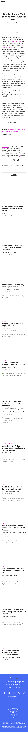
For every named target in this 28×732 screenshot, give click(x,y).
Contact (13, 700)
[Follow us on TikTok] (23, 693)
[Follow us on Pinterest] (14, 693)
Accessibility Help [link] (13, 711)
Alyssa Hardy (15, 31)
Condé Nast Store (14, 712)
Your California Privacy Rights (14, 709)
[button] (26, 1)
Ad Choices (23, 727)
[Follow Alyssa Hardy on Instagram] (18, 160)
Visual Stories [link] (14, 714)
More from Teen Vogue (13, 696)
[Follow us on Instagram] (19, 693)
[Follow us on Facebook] (4, 693)
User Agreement (14, 706)
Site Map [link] (14, 715)
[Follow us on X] (9, 693)
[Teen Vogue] (4, 2)
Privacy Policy (14, 708)
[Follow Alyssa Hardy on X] (14, 160)
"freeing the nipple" (16, 41)
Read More (22, 157)
